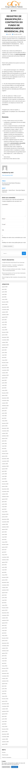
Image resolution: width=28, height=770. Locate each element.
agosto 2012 (4, 653)
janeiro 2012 (4, 670)
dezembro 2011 (5, 673)
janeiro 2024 (4, 365)
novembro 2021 (5, 430)
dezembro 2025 (5, 307)
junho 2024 (4, 352)
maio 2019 (4, 506)
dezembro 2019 (5, 489)
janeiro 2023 (4, 395)
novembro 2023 (5, 370)
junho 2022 (4, 413)
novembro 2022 (5, 400)
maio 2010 (4, 721)
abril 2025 (4, 327)
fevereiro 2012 (5, 668)
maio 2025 (4, 324)
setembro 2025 (5, 314)
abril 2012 (4, 663)
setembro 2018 (5, 526)
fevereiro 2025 (5, 332)
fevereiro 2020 (5, 483)
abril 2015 (4, 572)
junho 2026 (4, 291)
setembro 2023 (5, 375)
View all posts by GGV (7, 175)
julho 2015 (4, 564)
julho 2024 (4, 349)
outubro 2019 (5, 494)
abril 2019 (4, 509)
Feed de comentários (6, 757)
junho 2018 (4, 534)
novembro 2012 (5, 645)
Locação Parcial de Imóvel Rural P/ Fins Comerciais (13, 262)
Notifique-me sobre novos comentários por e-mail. (14, 237)
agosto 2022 (4, 408)
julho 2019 (4, 501)
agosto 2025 (4, 317)
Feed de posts (5, 754)
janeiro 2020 (4, 486)
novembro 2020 (5, 461)
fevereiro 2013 (5, 638)
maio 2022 (4, 415)
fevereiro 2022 (5, 423)
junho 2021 (4, 443)
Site (3, 230)
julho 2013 (4, 625)
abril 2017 (4, 552)
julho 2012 (4, 655)
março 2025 (4, 329)
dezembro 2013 (5, 612)
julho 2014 (4, 595)
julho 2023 (4, 380)
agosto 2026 (4, 286)
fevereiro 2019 (5, 514)
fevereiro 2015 (5, 577)
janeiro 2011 (4, 701)
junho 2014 (4, 597)
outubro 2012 (5, 648)
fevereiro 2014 (5, 607)
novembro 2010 (5, 706)
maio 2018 (4, 537)
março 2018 (4, 542)
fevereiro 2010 (5, 729)
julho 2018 (4, 531)
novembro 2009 (5, 736)
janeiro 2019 (4, 516)
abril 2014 (4, 602)
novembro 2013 (5, 615)
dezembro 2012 (5, 643)
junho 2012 (4, 658)
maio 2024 (4, 355)
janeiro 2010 (4, 731)
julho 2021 (4, 440)
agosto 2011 (4, 683)
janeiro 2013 (4, 640)
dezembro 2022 (5, 398)
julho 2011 (4, 686)
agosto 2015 (4, 562)
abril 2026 (4, 296)
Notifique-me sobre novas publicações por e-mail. (14, 242)
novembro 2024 (5, 339)
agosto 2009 (4, 744)
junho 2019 (4, 504)
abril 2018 (4, 539)
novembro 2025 (5, 309)
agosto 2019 (4, 499)
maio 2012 (4, 660)
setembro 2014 (5, 590)
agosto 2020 (4, 468)
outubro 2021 (5, 433)
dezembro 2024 (5, 337)
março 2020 (4, 481)
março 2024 (4, 360)
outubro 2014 (5, 587)
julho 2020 (4, 471)
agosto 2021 (4, 438)
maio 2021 (4, 446)
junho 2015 (4, 567)
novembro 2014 (5, 585)
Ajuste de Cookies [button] (6, 766)
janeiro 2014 (4, 610)
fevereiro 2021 (5, 453)
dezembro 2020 (5, 458)
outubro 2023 (5, 372)
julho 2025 (4, 319)
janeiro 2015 (4, 579)
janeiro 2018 (4, 547)
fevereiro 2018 (5, 544)
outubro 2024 (5, 342)
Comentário (5, 204)
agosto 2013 (4, 622)
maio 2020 (4, 476)
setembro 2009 (5, 741)
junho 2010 (4, 718)
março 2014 (4, 605)
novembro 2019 (5, 491)
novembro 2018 (5, 521)
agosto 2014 (4, 592)
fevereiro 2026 (5, 302)
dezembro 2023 (5, 367)
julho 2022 (4, 410)
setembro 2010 (5, 711)
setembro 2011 (5, 681)
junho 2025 (4, 322)
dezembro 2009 (5, 734)
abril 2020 (4, 478)
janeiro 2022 (4, 425)
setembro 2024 (5, 344)
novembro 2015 (5, 557)
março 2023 (4, 390)
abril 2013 (4, 633)
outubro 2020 (5, 463)
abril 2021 (4, 448)
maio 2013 (4, 630)
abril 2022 (4, 418)
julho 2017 (4, 549)
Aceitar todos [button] (14, 766)
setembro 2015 (5, 559)
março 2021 (4, 451)
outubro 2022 (5, 403)
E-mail (4, 224)
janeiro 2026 (4, 304)
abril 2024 (4, 357)
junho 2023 (4, 382)
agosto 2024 (4, 347)
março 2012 (4, 665)
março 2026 (4, 299)
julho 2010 (4, 716)
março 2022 (4, 420)
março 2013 (4, 635)
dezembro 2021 (5, 428)
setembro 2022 (5, 405)
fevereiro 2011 (5, 698)
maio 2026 (4, 294)
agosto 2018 (4, 529)
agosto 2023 (4, 377)
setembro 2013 (5, 620)
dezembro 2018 (5, 519)
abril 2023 (4, 387)
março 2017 (4, 554)
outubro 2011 (5, 678)
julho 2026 (4, 289)
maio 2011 (4, 691)
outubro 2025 (5, 312)
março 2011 (4, 696)
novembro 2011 (5, 676)
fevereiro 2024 (5, 362)
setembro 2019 (5, 496)
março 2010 (4, 726)
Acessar (4, 752)
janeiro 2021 (4, 456)
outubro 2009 (5, 739)
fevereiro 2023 (5, 392)
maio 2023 (4, 385)
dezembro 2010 (5, 703)
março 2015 (4, 574)
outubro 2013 (5, 617)
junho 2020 (4, 473)
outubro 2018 (5, 524)
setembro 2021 (5, 435)
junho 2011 (4, 688)
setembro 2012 (5, 650)
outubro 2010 (5, 708)
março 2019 (4, 511)
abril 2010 (4, 724)
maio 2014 (4, 600)
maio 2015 (4, 569)
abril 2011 (4, 693)
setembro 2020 (5, 466)
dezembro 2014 (5, 582)
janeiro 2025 (4, 334)
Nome (4, 218)
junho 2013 (4, 627)
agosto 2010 (4, 713)
